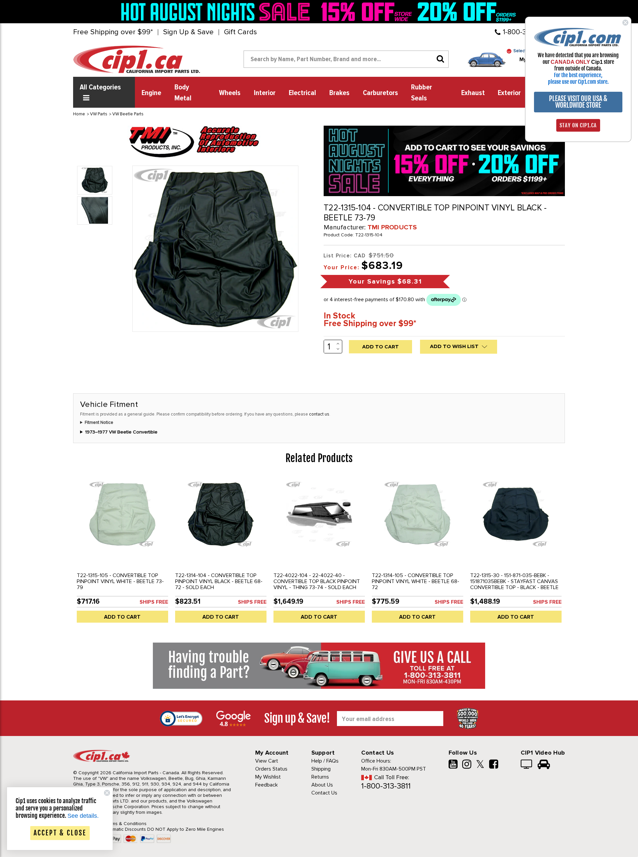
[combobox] (346, 59)
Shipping (321, 769)
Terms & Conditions (126, 823)
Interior (264, 93)
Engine (151, 93)
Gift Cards (240, 32)
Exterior (509, 93)
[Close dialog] (625, 22)
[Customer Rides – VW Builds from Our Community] (544, 765)
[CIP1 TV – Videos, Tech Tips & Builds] (527, 765)
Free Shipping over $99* (113, 32)
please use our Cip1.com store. (578, 81)
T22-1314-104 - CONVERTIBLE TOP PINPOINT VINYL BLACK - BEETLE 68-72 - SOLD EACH (219, 581)
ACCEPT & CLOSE (60, 833)
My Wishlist (268, 777)
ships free (154, 602)
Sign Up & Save (188, 32)
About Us (322, 785)
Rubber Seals (421, 93)
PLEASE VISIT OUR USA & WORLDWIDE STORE (578, 101)
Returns (320, 777)
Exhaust (473, 93)
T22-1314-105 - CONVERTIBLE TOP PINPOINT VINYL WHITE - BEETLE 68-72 (415, 581)
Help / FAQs (325, 761)
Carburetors (380, 93)
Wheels (230, 93)
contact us (319, 414)
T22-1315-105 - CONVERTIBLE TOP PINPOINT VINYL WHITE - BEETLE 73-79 (120, 581)
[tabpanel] (122, 552)
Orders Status (271, 769)
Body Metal (182, 93)
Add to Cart (122, 617)
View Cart (266, 761)
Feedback (266, 785)
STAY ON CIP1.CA (578, 125)
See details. (83, 815)
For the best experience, (578, 75)
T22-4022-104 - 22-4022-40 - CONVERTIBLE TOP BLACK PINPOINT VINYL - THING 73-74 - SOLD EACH (316, 581)
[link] (217, 11)
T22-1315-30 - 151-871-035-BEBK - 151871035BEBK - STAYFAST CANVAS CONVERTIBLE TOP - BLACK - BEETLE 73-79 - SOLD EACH (514, 584)
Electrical (302, 93)
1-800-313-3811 (386, 786)
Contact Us (324, 793)
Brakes (339, 93)
